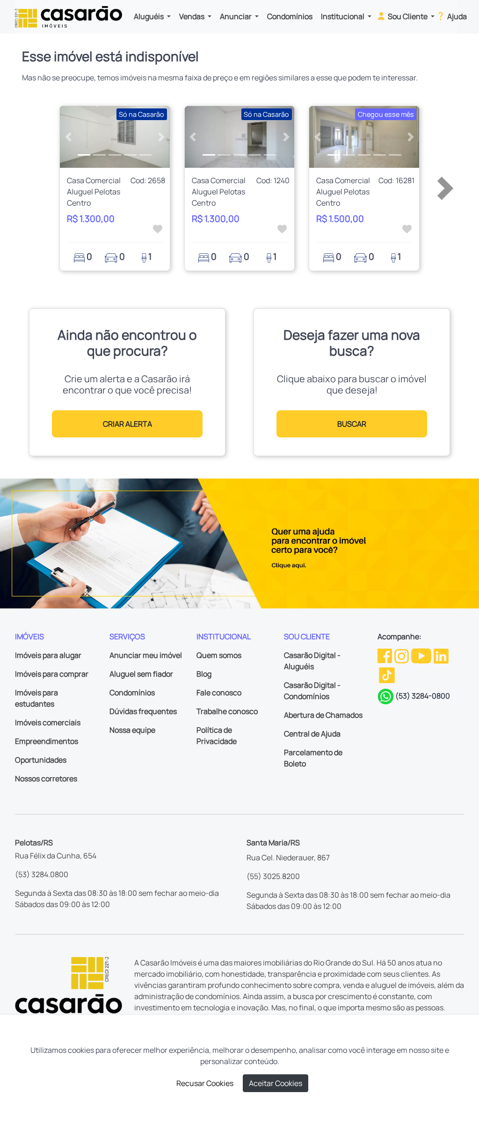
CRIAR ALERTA (127, 424)
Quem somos (218, 655)
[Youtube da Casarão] (422, 655)
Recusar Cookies (204, 1083)
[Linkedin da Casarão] (441, 655)
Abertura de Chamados (323, 715)
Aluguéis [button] (149, 16)
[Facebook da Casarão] (385, 655)
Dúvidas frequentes (143, 711)
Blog (203, 674)
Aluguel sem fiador (141, 674)
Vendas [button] (192, 16)
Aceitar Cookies (275, 1083)
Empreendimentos (46, 741)
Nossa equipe (132, 730)
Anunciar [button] (236, 16)
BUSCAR (351, 424)
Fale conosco (218, 692)
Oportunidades (40, 760)
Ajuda (456, 16)
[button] (68, 137)
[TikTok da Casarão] (386, 674)
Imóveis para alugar (48, 655)
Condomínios (289, 16)
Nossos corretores (46, 778)
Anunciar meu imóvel (145, 655)
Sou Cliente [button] (407, 16)
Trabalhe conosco (227, 711)
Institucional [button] (343, 16)
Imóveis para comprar (51, 674)
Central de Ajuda (312, 734)
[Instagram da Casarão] (402, 655)
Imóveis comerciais (47, 722)
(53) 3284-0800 (422, 696)
